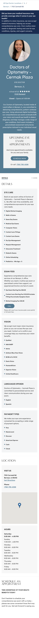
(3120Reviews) (19, 94)
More (35, 178)
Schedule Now (19, 158)
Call (9, 306)
